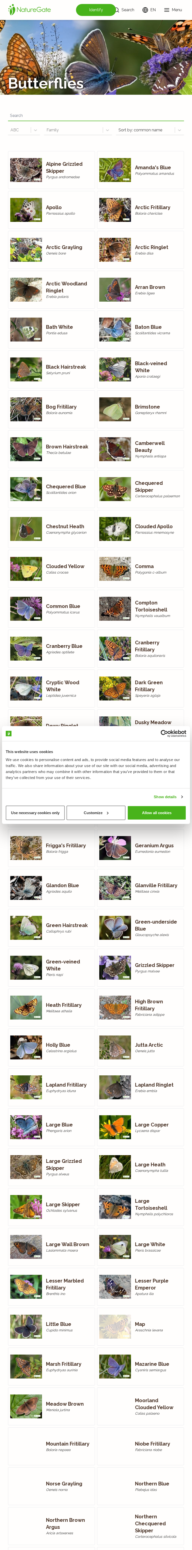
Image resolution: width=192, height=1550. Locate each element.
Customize (93, 812)
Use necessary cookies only (35, 812)
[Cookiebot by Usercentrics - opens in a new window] (164, 733)
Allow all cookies (157, 812)
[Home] (29, 10)
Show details (165, 797)
